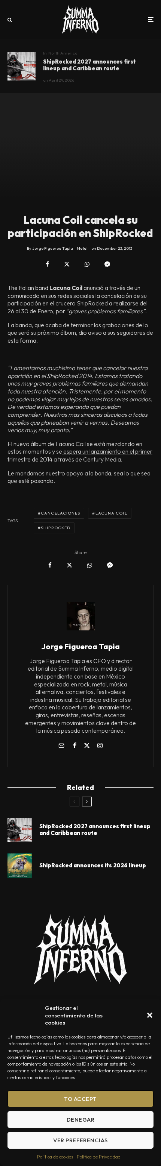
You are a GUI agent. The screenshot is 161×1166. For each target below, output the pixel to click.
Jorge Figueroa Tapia (81, 646)
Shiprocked (55, 527)
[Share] (47, 264)
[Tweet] (67, 264)
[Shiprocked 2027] (21, 66)
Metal (82, 248)
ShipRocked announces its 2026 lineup (92, 865)
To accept (80, 1098)
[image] (19, 865)
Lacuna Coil (111, 513)
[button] (150, 1015)
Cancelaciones (60, 513)
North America (63, 53)
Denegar (80, 1119)
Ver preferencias (80, 1140)
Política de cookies (55, 1157)
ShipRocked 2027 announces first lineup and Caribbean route (89, 65)
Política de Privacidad (99, 1157)
